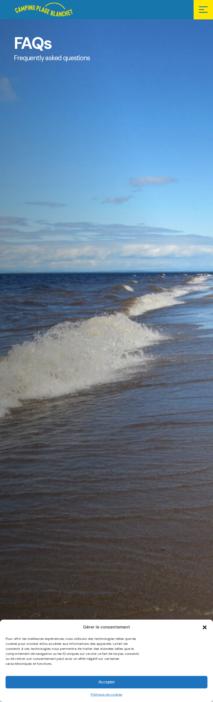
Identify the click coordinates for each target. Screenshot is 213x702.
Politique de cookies (106, 694)
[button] (204, 627)
